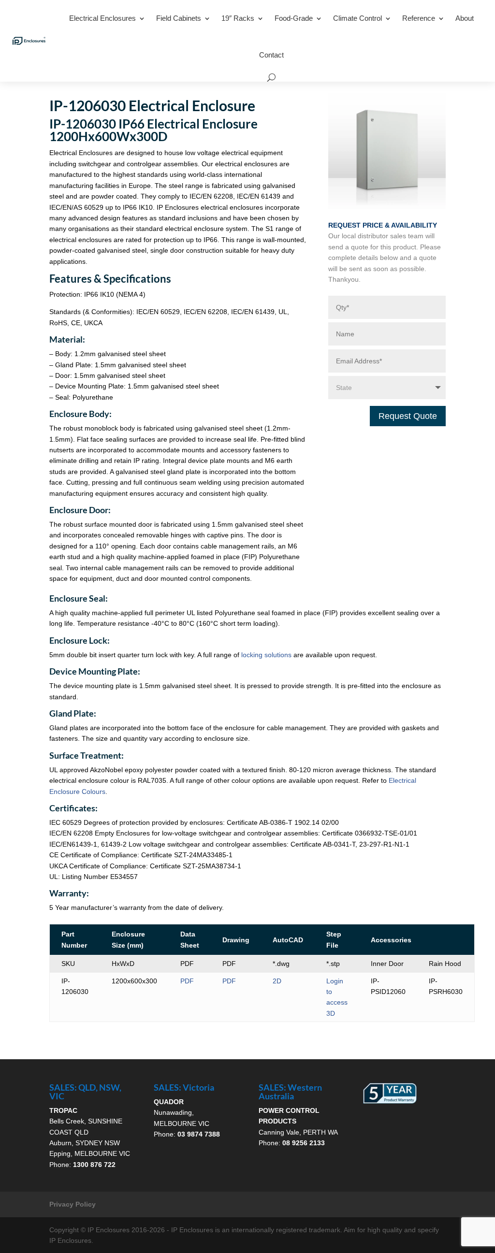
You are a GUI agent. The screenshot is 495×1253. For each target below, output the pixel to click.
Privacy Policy (72, 1204)
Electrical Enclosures (102, 18)
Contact (271, 55)
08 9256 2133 (303, 1143)
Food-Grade (294, 18)
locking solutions (266, 655)
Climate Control (357, 18)
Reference (418, 18)
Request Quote (408, 416)
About (464, 18)
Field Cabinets (178, 18)
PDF (187, 981)
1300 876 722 (94, 1164)
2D (277, 981)
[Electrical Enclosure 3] (387, 206)
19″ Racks (237, 18)
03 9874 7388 (198, 1134)
